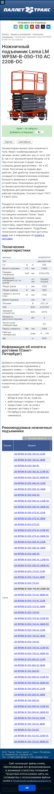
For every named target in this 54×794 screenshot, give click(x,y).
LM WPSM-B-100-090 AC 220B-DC (31, 706)
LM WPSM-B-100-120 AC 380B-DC (31, 741)
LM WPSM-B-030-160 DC (26, 465)
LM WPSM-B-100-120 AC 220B (29, 718)
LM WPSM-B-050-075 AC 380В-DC (31, 536)
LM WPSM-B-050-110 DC (26, 583)
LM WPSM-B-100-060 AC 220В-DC (31, 677)
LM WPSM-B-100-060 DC (26, 671)
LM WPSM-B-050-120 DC (26, 612)
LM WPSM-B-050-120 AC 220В (29, 600)
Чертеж (9, 142)
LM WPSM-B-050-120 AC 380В (29, 606)
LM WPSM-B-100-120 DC (26, 729)
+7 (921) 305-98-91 (16, 757)
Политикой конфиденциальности (32, 780)
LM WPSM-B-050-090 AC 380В (29, 548)
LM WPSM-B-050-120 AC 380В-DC (31, 624)
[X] (42, 26)
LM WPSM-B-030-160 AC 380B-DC (31, 477)
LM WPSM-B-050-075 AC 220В (29, 512)
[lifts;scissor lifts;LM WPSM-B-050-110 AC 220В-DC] (39, 132)
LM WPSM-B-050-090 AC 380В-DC (31, 565)
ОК (27, 788)
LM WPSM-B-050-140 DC (26, 641)
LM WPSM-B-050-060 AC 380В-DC (31, 506)
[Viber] (37, 26)
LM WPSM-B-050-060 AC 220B (29, 483)
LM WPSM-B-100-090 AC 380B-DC (31, 712)
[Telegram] (15, 26)
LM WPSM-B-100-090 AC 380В (29, 694)
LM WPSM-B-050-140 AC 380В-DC (31, 653)
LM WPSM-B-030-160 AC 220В (29, 454)
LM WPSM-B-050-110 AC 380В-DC (31, 594)
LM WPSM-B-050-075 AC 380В (29, 518)
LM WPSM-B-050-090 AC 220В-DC (31, 559)
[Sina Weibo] (32, 26)
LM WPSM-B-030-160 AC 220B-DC (31, 471)
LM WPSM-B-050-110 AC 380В (29, 577)
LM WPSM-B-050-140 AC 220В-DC (31, 647)
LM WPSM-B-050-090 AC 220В (29, 542)
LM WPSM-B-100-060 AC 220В (29, 659)
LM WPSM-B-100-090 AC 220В (29, 688)
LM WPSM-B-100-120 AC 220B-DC (31, 735)
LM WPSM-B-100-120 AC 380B (29, 724)
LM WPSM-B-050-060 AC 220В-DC (31, 501)
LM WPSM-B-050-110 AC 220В (29, 571)
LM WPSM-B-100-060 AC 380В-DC (31, 682)
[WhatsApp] (21, 26)
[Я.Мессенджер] (26, 26)
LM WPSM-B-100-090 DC (26, 700)
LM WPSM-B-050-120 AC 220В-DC (31, 618)
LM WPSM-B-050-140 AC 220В (29, 630)
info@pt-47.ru (41, 757)
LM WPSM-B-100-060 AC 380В (29, 665)
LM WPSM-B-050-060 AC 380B (29, 489)
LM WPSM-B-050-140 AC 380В (29, 636)
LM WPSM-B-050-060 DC (27, 495)
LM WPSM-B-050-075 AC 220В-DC (31, 530)
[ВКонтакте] (48, 26)
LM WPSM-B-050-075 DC (26, 524)
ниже (5, 235)
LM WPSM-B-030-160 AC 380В (29, 460)
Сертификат (24, 142)
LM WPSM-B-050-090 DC (27, 553)
